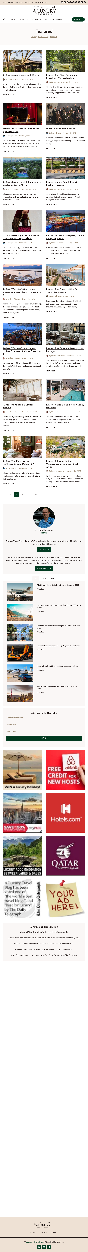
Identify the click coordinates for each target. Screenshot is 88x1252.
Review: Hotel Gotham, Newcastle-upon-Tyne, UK (21, 130)
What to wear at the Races (60, 128)
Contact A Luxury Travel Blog (37, 2)
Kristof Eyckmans (14, 79)
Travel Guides (43, 37)
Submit (44, 738)
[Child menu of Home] (14, 19)
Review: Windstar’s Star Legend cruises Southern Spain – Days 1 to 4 (22, 351)
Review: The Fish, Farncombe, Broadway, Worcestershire (62, 76)
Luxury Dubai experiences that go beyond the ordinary (58, 646)
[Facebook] (65, 2)
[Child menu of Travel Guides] (41, 19)
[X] (44, 1247)
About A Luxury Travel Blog (13, 2)
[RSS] (85, 2)
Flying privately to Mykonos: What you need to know (57, 666)
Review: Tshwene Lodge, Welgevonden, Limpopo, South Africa (62, 463)
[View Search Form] (4, 19)
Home (33, 37)
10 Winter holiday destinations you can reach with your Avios (58, 626)
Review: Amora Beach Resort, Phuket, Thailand (62, 183)
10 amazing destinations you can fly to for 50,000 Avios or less (59, 606)
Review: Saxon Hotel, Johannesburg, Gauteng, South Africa (22, 183)
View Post (8, 95)
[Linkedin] (70, 2)
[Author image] (4, 79)
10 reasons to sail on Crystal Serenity (18, 406)
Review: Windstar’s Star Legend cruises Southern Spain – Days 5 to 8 (22, 291)
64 (36, 494)
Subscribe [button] (78, 19)
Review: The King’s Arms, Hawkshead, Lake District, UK (18, 462)
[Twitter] (68, 2)
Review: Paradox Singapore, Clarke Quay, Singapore (65, 237)
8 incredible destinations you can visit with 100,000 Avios (57, 687)
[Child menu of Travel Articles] (26, 19)
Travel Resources (56, 19)
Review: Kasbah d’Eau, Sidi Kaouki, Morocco (65, 406)
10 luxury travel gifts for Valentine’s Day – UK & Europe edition (21, 237)
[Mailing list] (62, 2)
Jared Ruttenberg (14, 189)
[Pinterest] (73, 2)
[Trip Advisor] (76, 2)
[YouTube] (82, 2)
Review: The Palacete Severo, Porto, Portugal (65, 350)
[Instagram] (79, 2)
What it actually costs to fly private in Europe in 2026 (58, 585)
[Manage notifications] (82, 1246)
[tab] (35, 578)
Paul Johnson (12, 136)
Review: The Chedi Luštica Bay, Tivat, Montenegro (62, 290)
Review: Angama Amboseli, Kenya (21, 75)
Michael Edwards (57, 82)
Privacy (54, 1232)
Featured (53, 37)
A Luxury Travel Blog (34, 1242)
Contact (43, 1232)
